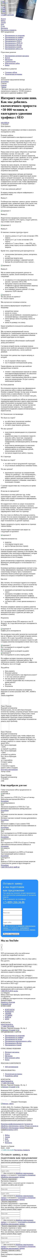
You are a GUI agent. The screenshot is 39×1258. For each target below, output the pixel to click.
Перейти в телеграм (8, 1002)
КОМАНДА (9, 1011)
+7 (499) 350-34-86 (14, 902)
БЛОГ (7, 1019)
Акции (7, 1137)
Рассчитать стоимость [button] (22, 1150)
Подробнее (5, 81)
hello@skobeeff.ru (7, 1024)
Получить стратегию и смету (11, 1250)
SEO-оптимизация (11, 1067)
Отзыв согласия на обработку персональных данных (19, 1127)
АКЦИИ (8, 1013)
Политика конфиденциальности (12, 1124)
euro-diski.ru (5, 122)
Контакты (8, 1142)
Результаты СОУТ (11, 1130)
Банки (7, 1060)
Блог (6, 1139)
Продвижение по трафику (14, 1037)
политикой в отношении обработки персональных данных (19, 929)
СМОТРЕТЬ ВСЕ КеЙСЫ (10, 867)
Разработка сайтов (11, 1076)
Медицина (8, 1056)
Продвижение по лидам (13, 1039)
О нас (7, 1141)
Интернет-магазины (12, 1052)
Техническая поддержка (13, 1074)
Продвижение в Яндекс (13, 1043)
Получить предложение (9, 769)
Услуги (7, 1054)
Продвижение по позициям (15, 1035)
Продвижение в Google (13, 1045)
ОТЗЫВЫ (8, 1015)
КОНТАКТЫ (9, 1009)
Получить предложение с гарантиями (13, 1226)
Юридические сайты (12, 1058)
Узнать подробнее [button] (7, 695)
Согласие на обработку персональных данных (17, 1125)
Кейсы (7, 1135)
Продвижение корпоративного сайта (18, 1041)
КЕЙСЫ (8, 1017)
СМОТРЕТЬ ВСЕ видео (9, 991)
